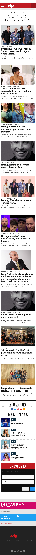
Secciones (12, 527)
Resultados (25, 489)
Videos (25, 527)
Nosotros (14, 529)
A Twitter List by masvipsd (6, 523)
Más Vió (31, 527)
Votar (32, 489)
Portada (5, 527)
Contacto (21, 529)
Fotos (19, 527)
